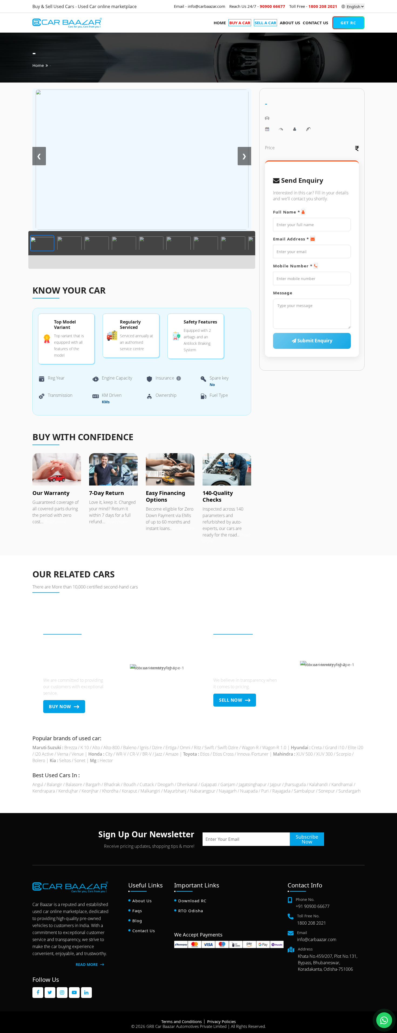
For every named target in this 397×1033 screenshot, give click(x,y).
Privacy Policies (221, 1021)
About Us (290, 22)
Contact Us (315, 22)
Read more (54, 522)
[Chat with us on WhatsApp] (384, 1020)
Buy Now (60, 707)
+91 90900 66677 (312, 906)
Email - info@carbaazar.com (199, 6)
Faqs (137, 910)
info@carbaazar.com (316, 939)
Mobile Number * (292, 265)
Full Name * (286, 212)
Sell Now (231, 700)
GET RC (348, 22)
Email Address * (291, 239)
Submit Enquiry (314, 341)
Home (220, 22)
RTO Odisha (190, 910)
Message (282, 292)
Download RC (192, 900)
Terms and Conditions (181, 1021)
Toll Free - (313, 6)
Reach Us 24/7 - (257, 6)
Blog (137, 920)
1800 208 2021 (311, 923)
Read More (87, 964)
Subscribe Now (307, 839)
